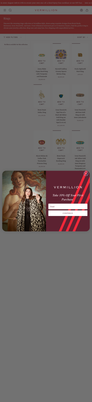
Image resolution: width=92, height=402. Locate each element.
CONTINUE (68, 213)
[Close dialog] (86, 174)
